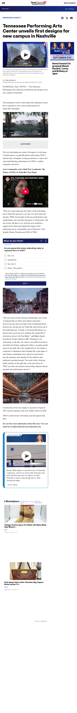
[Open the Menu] (3, 3)
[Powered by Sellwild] (44, 621)
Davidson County (12, 18)
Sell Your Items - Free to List (26, 502)
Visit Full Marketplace (38, 502)
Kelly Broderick (10, 80)
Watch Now (69, 3)
